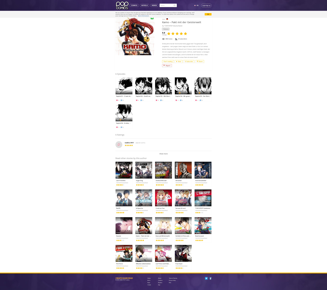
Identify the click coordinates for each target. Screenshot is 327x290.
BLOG (148, 280)
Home (148, 278)
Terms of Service (173, 278)
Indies (154, 5)
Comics (134, 5)
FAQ (170, 282)
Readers (160, 282)
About (159, 278)
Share (201, 61)
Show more (163, 154)
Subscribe (189, 61)
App (159, 284)
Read (148, 282)
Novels (144, 5)
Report (167, 66)
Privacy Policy (172, 280)
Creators (160, 280)
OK (208, 14)
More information (143, 16)
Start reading (168, 61)
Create (149, 284)
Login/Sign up (206, 5)
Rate (179, 61)
